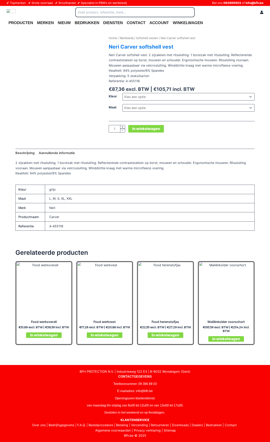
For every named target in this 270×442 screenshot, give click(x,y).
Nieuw (64, 23)
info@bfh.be (254, 3)
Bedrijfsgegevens (61, 425)
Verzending (139, 425)
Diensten (113, 23)
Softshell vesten (147, 38)
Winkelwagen (188, 23)
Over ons (39, 425)
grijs (52, 189)
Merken (45, 23)
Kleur (113, 96)
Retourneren (160, 425)
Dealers (197, 425)
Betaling (122, 425)
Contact (136, 23)
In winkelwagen (146, 129)
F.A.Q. (81, 425)
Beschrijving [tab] (25, 153)
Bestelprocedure (101, 425)
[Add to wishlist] (21, 41)
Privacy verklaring (147, 430)
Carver (54, 217)
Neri (52, 208)
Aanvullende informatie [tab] (57, 153)
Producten (20, 23)
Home (113, 38)
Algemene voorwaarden (113, 430)
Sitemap (170, 430)
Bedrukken (87, 23)
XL (63, 198)
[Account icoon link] (261, 12)
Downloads (180, 425)
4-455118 (56, 226)
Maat (112, 107)
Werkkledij (126, 38)
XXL (69, 198)
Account (159, 23)
